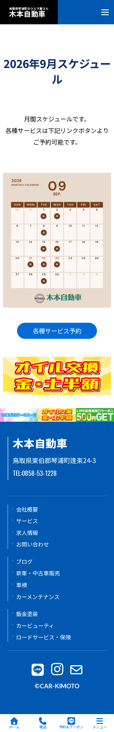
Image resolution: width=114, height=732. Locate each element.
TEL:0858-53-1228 (35, 473)
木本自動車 (40, 443)
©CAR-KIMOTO (57, 685)
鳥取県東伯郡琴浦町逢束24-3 (54, 460)
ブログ (24, 561)
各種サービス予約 (57, 330)
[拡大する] (103, 181)
